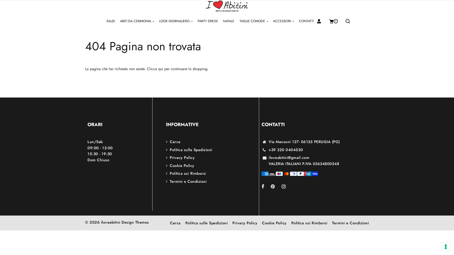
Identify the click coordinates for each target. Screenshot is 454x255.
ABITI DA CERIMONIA (136, 21)
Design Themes (135, 222)
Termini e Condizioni (188, 181)
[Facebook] (266, 187)
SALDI (110, 21)
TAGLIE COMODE (253, 21)
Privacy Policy (182, 157)
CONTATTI (306, 21)
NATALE (228, 21)
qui (160, 69)
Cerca (175, 141)
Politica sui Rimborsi (188, 173)
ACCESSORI (282, 21)
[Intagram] (287, 187)
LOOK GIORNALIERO (175, 21)
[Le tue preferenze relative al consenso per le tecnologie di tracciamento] (445, 246)
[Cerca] (346, 21)
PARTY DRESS (208, 21)
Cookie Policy (182, 165)
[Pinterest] (276, 187)
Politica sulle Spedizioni (191, 150)
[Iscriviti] (321, 21)
